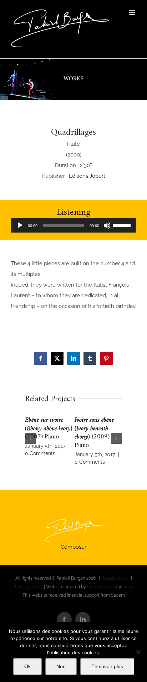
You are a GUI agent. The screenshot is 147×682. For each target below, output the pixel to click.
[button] (30, 438)
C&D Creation (100, 586)
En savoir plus (107, 666)
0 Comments (40, 453)
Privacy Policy (29, 586)
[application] (73, 225)
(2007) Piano (48, 429)
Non (61, 666)
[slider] (123, 224)
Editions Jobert (87, 176)
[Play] (20, 225)
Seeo (128, 586)
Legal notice (115, 578)
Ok (27, 666)
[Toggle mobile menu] (132, 12)
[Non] (138, 652)
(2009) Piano (94, 433)
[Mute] (107, 225)
